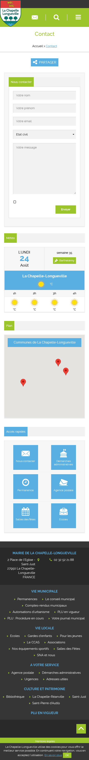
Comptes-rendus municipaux (46, 605)
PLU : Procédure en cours (25, 618)
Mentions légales (45, 741)
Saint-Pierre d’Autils (46, 703)
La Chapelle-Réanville (48, 697)
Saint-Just (79, 697)
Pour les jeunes (71, 636)
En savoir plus (53, 755)
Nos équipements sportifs (30, 649)
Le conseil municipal (60, 599)
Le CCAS (33, 642)
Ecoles (15, 636)
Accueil (37, 46)
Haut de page (81, 729)
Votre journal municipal (68, 618)
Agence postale (22, 673)
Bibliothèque (15, 697)
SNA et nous (46, 655)
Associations (56, 642)
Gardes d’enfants (40, 636)
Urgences (31, 679)
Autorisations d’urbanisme (31, 612)
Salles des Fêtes (68, 649)
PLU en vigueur (68, 612)
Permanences (27, 599)
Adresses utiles (57, 679)
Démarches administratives (61, 673)
